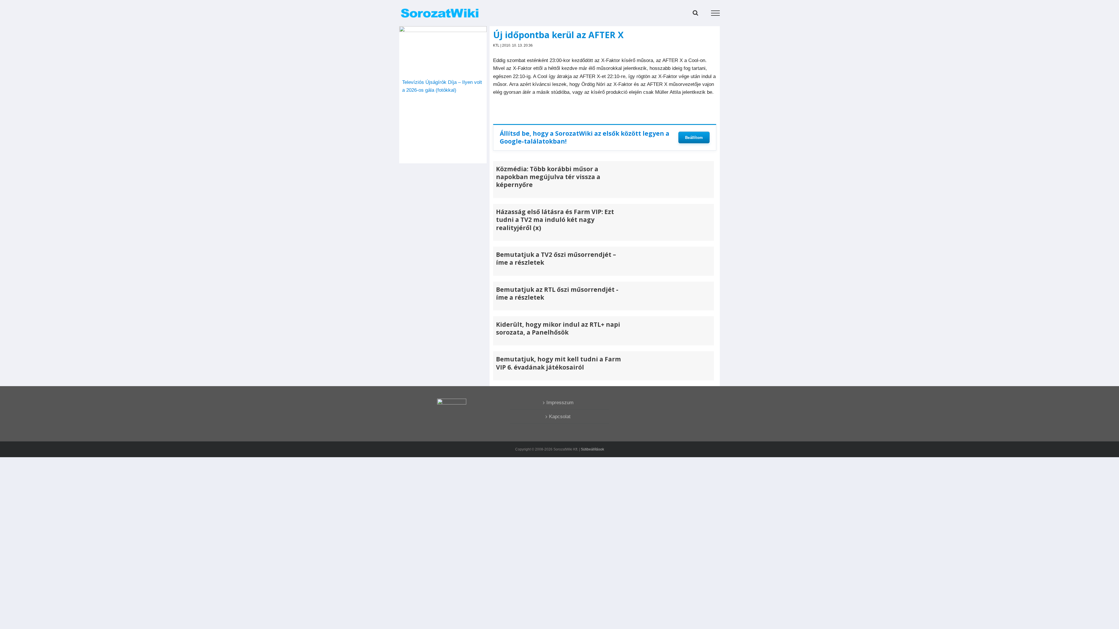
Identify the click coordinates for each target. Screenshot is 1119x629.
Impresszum (559, 402)
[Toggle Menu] (715, 13)
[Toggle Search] (695, 13)
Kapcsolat (560, 416)
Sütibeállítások (592, 449)
